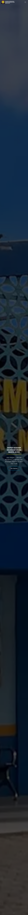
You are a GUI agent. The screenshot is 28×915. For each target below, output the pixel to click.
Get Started (14, 468)
